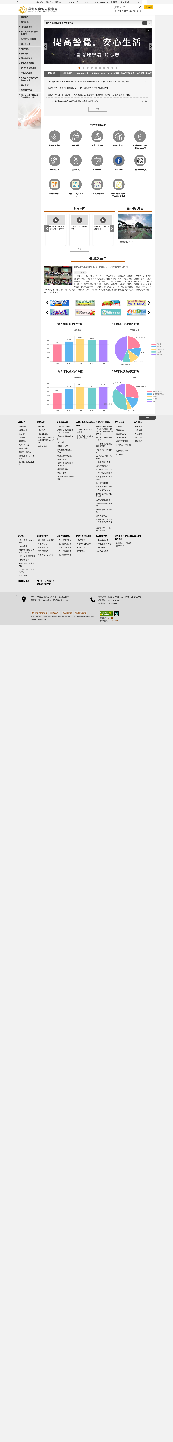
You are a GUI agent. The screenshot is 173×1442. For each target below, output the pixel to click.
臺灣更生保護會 (25, 447)
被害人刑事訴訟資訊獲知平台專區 (85, 432)
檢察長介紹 (23, 425)
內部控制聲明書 (102, 478)
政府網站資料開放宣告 (39, 607)
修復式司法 (104, 68)
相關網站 (138, 436)
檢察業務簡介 (24, 440)
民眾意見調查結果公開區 (104, 473)
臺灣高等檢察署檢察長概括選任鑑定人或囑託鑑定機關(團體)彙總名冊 (104, 425)
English (67, 2)
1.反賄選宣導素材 (64, 535)
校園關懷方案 (43, 542)
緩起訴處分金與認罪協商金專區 (29, 79)
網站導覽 (39, 2)
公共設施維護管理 (103, 495)
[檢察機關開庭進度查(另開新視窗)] (59, 312)
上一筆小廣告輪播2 (47, 312)
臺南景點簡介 (135, 208)
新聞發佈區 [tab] (67, 73)
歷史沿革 (22, 429)
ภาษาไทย (77, 2)
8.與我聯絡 (23, 570)
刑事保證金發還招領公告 (123, 441)
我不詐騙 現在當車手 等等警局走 (59, 23)
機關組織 (22, 436)
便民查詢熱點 (97, 125)
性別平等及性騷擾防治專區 (104, 490)
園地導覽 (138, 421)
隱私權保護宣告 (80, 607)
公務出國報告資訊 (103, 457)
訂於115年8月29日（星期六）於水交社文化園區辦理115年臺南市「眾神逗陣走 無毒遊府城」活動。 (90, 95)
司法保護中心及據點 (46, 535)
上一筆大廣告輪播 (45, 46)
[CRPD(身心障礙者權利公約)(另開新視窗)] (136, 312)
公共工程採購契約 (103, 461)
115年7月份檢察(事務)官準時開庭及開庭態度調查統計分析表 (73, 101)
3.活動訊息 (81, 542)
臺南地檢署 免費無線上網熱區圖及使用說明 (46, 434)
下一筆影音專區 (112, 228)
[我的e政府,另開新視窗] (116, 609)
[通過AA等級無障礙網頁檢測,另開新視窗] (106, 609)
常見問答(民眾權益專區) (65, 473)
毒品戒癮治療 (26, 73)
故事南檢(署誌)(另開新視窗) (96, 68)
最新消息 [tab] (52, 73)
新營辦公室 (42, 441)
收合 (147, 412)
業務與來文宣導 (122, 436)
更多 (98, 109)
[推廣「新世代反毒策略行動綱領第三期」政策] (98, 46)
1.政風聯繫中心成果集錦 (26, 536)
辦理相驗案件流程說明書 (65, 446)
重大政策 (25, 85)
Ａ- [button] (138, 2)
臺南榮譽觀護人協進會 (26, 458)
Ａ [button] (144, 2)
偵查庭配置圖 (43, 429)
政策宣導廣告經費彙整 (104, 506)
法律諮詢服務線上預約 (65, 432)
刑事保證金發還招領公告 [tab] (129, 73)
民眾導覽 (25, 22)
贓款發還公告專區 (123, 446)
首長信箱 (57, 2)
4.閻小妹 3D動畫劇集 (27, 551)
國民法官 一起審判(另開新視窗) (92, 68)
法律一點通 (108, 68)
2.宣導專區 (23, 541)
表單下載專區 (62, 454)
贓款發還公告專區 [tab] (144, 73)
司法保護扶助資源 (64, 451)
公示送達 (119, 449)
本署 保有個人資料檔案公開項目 (104, 440)
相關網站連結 (26, 90)
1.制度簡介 (81, 535)
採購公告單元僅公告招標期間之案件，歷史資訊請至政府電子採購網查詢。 (79, 88)
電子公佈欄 (25, 44)
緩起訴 (139, 11)
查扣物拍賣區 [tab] (113, 73)
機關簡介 (25, 17)
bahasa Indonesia (101, 2)
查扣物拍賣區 (121, 432)
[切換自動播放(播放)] (144, 23)
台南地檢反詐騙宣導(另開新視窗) (79, 68)
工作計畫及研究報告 (104, 468)
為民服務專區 (26, 27)
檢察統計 (138, 425)
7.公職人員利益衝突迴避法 (26, 565)
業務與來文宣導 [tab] (98, 73)
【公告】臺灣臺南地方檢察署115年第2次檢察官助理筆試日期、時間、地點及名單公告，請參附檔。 (90, 82)
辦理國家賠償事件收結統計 (104, 452)
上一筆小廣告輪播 (47, 302)
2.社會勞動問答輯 (84, 539)
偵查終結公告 (121, 429)
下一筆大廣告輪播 (151, 46)
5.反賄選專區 (24, 554)
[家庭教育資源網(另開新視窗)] (111, 312)
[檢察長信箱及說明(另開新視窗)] (111, 303)
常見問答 (114, 2)
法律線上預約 (100, 68)
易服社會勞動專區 (28, 68)
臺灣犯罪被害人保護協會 (26, 452)
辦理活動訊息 (43, 546)
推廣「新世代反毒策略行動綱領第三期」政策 (83, 68)
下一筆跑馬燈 (149, 24)
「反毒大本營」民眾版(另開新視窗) (88, 68)
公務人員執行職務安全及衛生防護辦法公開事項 (104, 516)
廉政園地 (25, 54)
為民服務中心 (24, 443)
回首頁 (48, 2)
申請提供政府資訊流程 (104, 446)
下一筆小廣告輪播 (149, 302)
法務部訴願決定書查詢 (104, 500)
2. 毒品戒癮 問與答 (103, 539)
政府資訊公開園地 (28, 39)
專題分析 (138, 432)
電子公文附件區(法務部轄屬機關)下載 (29, 96)
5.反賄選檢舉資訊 (64, 550)
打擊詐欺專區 (101, 511)
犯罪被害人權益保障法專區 (29, 33)
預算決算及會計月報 (104, 481)
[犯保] (85, 312)
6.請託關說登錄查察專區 (26, 559)
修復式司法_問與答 (45, 550)
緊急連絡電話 (126, 2)
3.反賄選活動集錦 (64, 542)
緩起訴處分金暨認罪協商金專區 (123, 539)
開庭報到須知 (62, 441)
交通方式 (41, 421)
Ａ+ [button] (150, 2)
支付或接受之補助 (103, 485)
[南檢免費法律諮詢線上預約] (136, 303)
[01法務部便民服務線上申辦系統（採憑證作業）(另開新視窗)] (59, 303)
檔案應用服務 (62, 464)
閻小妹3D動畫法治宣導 (116, 68)
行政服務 (138, 429)
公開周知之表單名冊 (104, 464)
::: (43, 18)
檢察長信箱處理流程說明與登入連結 (65, 426)
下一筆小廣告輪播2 (149, 312)
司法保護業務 (26, 58)
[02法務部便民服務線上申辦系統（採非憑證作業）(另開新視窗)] (85, 303)
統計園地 (25, 49)
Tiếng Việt (88, 2)
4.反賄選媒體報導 (64, 546)
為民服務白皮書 (63, 421)
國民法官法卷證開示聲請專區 (65, 459)
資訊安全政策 (54, 607)
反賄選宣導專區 (27, 63)
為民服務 (112, 68)
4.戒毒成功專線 (102, 546)
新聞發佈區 (120, 425)
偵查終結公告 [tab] (82, 73)
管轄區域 (22, 432)
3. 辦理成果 (100, 542)
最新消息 (132, 11)
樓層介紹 (41, 425)
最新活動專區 (97, 258)
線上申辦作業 (67, 607)
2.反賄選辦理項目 (64, 539)
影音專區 (79, 208)
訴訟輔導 (125, 11)
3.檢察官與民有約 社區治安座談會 (27, 546)
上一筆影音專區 (46, 228)
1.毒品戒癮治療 (102, 535)
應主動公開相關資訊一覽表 (104, 434)
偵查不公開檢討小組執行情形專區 (104, 524)
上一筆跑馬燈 (149, 21)
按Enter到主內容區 (9, 2)
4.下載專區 (81, 546)
